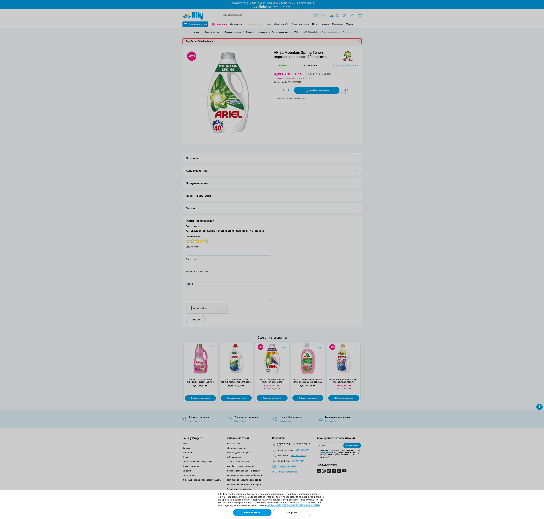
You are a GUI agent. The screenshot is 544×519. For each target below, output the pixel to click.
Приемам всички (252, 512)
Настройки (292, 512)
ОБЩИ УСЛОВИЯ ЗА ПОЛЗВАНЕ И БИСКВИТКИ (293, 505)
